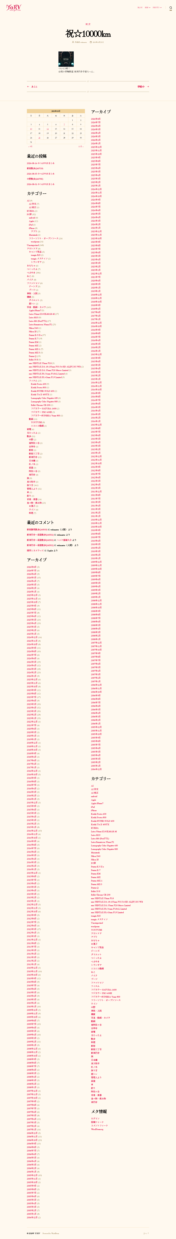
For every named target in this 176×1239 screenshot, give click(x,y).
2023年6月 (32, 700)
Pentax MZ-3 (34, 352)
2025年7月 (32, 612)
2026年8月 (32, 566)
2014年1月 (32, 869)
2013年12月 (32, 872)
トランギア (36, 261)
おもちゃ (31, 265)
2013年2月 (32, 897)
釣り (29, 495)
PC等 (29, 214)
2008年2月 (32, 1083)
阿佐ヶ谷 (33, 471)
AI (28, 200)
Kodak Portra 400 (38, 383)
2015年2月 (32, 823)
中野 (31, 439)
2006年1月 (32, 1171)
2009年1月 (32, 1044)
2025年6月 (32, 616)
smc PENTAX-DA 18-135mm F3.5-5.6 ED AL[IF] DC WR (55, 366)
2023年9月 (32, 689)
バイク (30, 279)
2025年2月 (32, 630)
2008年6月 (32, 1069)
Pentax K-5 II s (35, 334)
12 (47, 128)
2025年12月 (32, 594)
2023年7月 (32, 696)
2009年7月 (32, 1023)
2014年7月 (32, 848)
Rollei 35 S (33, 359)
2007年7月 (32, 1108)
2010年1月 (32, 1006)
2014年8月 (32, 844)
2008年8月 (32, 1062)
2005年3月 (32, 1206)
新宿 (31, 449)
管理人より (32, 488)
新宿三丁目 (34, 453)
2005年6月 (32, 1196)
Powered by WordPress (51, 1233)
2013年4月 (32, 890)
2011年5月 (32, 950)
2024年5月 (32, 661)
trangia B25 (36, 254)
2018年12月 (32, 742)
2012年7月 (32, 921)
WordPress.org (97, 1129)
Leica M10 (33, 317)
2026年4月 (32, 580)
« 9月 (30, 146)
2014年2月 (32, 865)
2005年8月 (32, 1189)
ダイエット (34, 300)
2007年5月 (32, 1115)
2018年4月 (32, 756)
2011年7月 (32, 946)
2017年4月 (32, 763)
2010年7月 (32, 985)
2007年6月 (32, 1111)
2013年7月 (32, 879)
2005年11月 (32, 1178)
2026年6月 (32, 573)
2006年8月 (32, 1147)
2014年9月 (32, 841)
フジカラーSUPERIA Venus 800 (45, 415)
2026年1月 (32, 591)
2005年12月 (32, 1175)
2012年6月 (32, 925)
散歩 (29, 436)
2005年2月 (32, 1210)
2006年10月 (32, 1139)
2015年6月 (32, 809)
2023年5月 (32, 704)
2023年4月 (32, 707)
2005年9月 (32, 1185)
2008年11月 (32, 1052)
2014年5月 (32, 855)
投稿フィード (97, 1122)
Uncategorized (33, 245)
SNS (146, 7)
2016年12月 (32, 770)
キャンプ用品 (35, 251)
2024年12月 (32, 637)
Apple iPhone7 (35, 310)
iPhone (31, 227)
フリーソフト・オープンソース (43, 238)
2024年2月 (32, 672)
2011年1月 (32, 964)
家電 (29, 429)
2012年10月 (32, 911)
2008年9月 (32, 1059)
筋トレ (32, 303)
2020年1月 (32, 735)
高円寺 (32, 474)
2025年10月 (32, 602)
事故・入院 (32, 293)
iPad (31, 224)
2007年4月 (32, 1118)
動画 (31, 418)
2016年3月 (32, 791)
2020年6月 (32, 728)
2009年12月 (32, 1009)
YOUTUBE (36, 422)
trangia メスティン (39, 258)
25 (39, 137)
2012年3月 (32, 936)
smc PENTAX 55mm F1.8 (40, 363)
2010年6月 (32, 988)
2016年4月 (32, 788)
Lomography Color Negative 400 (44, 397)
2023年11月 (32, 682)
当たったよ (32, 432)
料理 (31, 512)
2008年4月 (32, 1076)
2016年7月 (32, 784)
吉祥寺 (32, 446)
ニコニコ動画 (37, 425)
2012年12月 (32, 904)
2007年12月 (32, 1090)
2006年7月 (32, 1150)
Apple (31, 220)
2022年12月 (32, 721)
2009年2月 (32, 1041)
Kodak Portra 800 (38, 387)
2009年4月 (32, 1034)
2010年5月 (32, 992)
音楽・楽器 (32, 499)
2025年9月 (32, 605)
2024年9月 (32, 647)
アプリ (34, 231)
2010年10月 (32, 974)
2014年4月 (32, 858)
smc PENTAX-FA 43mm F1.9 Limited (45, 377)
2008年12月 (32, 1048)
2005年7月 (32, 1192)
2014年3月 (32, 862)
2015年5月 (32, 812)
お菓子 (32, 505)
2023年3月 (32, 711)
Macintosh (33, 234)
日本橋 (32, 460)
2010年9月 (32, 978)
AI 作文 (32, 203)
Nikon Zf (32, 331)
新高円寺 (33, 456)
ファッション (33, 283)
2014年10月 (32, 837)
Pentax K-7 (33, 338)
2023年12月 (32, 679)
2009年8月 (32, 1020)
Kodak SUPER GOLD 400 (42, 390)
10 (31, 128)
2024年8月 (32, 651)
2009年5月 (32, 1030)
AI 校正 (32, 207)
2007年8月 (32, 1104)
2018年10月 (32, 749)
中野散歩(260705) (35, 178)
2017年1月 (32, 767)
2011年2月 (32, 960)
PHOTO (156, 7)
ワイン (32, 509)
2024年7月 (32, 654)
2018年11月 (32, 746)
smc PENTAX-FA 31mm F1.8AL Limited (47, 373)
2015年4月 (32, 816)
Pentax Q (32, 355)
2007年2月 (32, 1125)
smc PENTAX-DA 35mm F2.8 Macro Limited (48, 370)
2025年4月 (32, 623)
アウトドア (32, 248)
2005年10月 (32, 1182)
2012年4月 (32, 932)
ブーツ (32, 289)
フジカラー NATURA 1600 (43, 408)
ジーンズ (33, 286)
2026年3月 (32, 584)
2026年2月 (32, 587)
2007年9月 (32, 1101)
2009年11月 (32, 1013)
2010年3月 (32, 999)
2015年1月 (32, 827)
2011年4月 (32, 953)
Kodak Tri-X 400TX (40, 394)
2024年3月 (32, 668)
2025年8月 (32, 609)
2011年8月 (32, 943)
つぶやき (31, 272)
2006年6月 (32, 1154)
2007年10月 (32, 1097)
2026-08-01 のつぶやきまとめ (40, 184)
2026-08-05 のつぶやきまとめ (40, 173)
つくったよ (32, 268)
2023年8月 (32, 693)
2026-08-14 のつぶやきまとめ (40, 163)
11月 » (81, 146)
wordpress (35, 241)
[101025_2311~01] (88, 59)
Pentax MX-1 (34, 348)
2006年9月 (32, 1143)
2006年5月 (32, 1157)
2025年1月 (32, 633)
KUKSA (30, 210)
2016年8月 (32, 781)
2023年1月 (32, 718)
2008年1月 (32, 1087)
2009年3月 (32, 1037)
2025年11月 (32, 598)
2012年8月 (32, 918)
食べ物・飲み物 (34, 502)
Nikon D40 (33, 327)
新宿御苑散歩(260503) (37, 529)
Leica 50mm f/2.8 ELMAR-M (42, 313)
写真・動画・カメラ (36, 307)
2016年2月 (32, 795)
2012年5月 (32, 929)
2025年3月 (32, 626)
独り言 (88, 24)
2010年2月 (32, 1002)
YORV (37, 1233)
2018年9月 (32, 753)
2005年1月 (32, 1213)
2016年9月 (32, 777)
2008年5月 (32, 1073)
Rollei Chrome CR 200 (40, 404)
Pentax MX (33, 345)
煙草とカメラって (35, 550)
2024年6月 (32, 658)
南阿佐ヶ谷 (34, 442)
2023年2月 (32, 714)
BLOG (140, 7)
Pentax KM (33, 341)
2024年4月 (32, 665)
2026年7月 (32, 570)
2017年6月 (32, 760)
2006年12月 (32, 1132)
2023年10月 (32, 686)
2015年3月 (32, 819)
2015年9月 (32, 805)
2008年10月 (32, 1055)
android (32, 217)
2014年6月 (32, 851)
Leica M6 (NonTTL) (38, 320)
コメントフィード (99, 1125)
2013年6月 (32, 883)
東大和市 (31, 481)
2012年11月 (32, 907)
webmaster (83, 42)
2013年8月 (32, 876)
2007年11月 (32, 1094)
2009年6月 (32, 1027)
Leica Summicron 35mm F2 (40, 324)
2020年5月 (32, 732)
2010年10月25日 (98, 42)
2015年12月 (32, 802)
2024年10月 (32, 644)
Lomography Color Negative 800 (44, 401)
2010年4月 (32, 995)
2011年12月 (32, 939)
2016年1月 (32, 798)
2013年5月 (32, 886)
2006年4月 (32, 1161)
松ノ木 (32, 464)
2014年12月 (32, 830)
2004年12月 (32, 1217)
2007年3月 (32, 1122)
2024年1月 (32, 675)
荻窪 (31, 467)
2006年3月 (32, 1164)
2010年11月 (32, 971)
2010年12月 (32, 967)
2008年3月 (32, 1080)
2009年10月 (32, 1016)
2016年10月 (32, 774)
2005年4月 (32, 1203)
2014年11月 (32, 834)
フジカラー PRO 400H (41, 411)
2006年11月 (32, 1136)
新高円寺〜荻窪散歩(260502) (40, 534)
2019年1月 (32, 739)
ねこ (29, 275)
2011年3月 (32, 957)
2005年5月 (32, 1199)
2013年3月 (32, 893)
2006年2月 (32, 1168)
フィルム (33, 380)
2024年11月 (32, 640)
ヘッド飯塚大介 (64, 539)
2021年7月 (32, 725)
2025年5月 (32, 619)
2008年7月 (32, 1066)
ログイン (95, 1118)
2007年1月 (32, 1129)
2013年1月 (32, 900)
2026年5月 (32, 577)
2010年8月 (32, 981)
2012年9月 (32, 914)
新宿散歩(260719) (35, 168)
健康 (29, 296)
